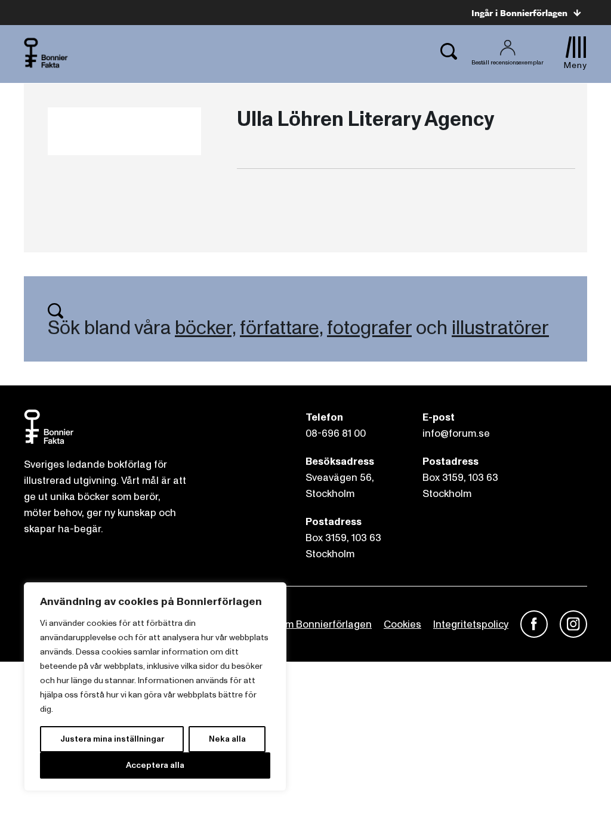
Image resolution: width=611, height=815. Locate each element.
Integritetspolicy (470, 624)
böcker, (205, 328)
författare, (281, 328)
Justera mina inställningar (112, 739)
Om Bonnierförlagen (324, 624)
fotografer (369, 328)
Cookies (402, 624)
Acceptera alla (155, 765)
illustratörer (500, 328)
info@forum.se (456, 433)
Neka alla (227, 739)
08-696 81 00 (336, 433)
